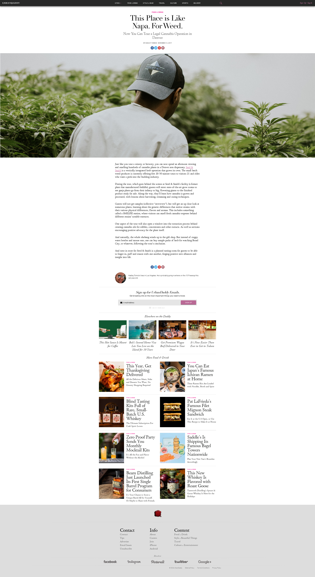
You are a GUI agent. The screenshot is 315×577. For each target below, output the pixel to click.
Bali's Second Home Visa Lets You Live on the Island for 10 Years (142, 346)
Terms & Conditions (203, 568)
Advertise (124, 541)
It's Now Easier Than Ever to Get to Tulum (202, 344)
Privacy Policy (216, 568)
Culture (173, 3)
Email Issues (126, 545)
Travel (162, 3)
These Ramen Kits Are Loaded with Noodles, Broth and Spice (200, 385)
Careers (153, 538)
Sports (185, 3)
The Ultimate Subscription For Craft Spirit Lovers (139, 425)
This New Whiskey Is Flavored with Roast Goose (199, 479)
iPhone (153, 545)
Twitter (181, 562)
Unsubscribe (126, 548)
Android (154, 548)
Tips (122, 538)
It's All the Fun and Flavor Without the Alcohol (137, 456)
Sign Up (303, 3)
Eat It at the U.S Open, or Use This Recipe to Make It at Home (201, 420)
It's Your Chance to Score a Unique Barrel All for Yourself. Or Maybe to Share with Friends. (140, 497)
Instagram (134, 562)
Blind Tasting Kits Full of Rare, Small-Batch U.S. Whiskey (138, 410)
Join (152, 541)
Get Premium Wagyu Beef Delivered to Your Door (172, 346)
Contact (124, 534)
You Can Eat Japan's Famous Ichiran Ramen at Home (200, 372)
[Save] (163, 47)
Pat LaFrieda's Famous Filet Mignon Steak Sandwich (199, 407)
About (153, 534)
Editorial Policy (189, 568)
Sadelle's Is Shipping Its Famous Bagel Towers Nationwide (199, 445)
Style (148, 3)
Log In (310, 3)
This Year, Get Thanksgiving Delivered (138, 370)
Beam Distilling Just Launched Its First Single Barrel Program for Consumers (139, 481)
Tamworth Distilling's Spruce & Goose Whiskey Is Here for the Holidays (201, 493)
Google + (204, 562)
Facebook (110, 562)
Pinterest (157, 562)
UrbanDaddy (11, 3)
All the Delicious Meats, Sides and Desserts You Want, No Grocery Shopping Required (139, 382)
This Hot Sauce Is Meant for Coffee (112, 344)
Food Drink (132, 3)
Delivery (197, 3)
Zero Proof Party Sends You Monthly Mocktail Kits (140, 443)
